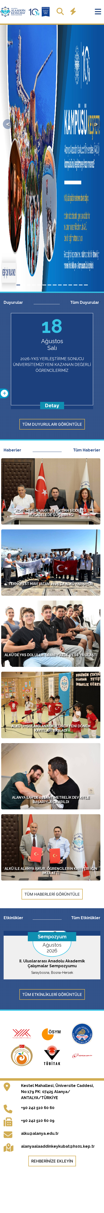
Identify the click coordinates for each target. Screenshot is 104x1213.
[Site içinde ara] (60, 11)
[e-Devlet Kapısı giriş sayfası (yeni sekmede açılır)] (82, 1054)
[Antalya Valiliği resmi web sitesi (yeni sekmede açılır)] (22, 1054)
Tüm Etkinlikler (85, 918)
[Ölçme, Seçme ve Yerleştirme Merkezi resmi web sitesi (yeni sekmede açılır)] (52, 1033)
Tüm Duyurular (84, 302)
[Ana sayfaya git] (25, 12)
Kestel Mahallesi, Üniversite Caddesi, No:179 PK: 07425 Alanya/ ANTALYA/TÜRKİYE (57, 1091)
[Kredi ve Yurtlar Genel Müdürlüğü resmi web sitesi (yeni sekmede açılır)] (82, 1033)
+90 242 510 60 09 (37, 1120)
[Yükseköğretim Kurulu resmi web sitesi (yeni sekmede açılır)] (22, 1033)
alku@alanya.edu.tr (40, 1133)
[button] (8, 124)
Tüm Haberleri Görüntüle (52, 894)
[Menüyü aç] (98, 11)
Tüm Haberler (86, 450)
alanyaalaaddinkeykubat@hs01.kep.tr (58, 1146)
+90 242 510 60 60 (37, 1107)
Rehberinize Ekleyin (52, 1161)
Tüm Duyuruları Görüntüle (52, 424)
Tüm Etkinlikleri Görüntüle (52, 994)
